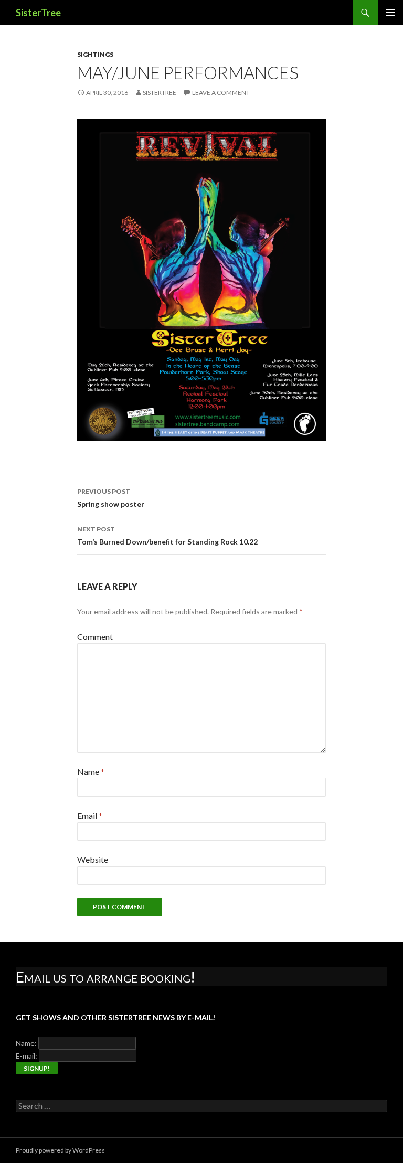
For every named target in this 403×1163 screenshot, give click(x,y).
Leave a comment (221, 93)
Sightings (95, 54)
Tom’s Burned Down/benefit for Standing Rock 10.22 (167, 535)
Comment (95, 637)
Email (89, 815)
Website (92, 860)
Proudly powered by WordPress (60, 1150)
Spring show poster (110, 497)
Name (90, 771)
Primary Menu (390, 12)
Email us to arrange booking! (105, 977)
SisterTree (38, 12)
